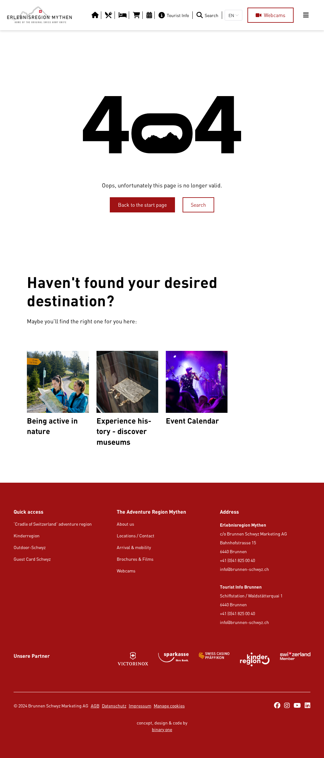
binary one (162, 729)
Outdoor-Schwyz (30, 547)
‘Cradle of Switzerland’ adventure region (53, 524)
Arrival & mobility (134, 547)
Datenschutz (114, 705)
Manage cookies (169, 705)
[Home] (39, 15)
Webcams (126, 570)
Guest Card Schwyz (32, 559)
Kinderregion (27, 535)
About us (125, 524)
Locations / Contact (135, 535)
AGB (95, 705)
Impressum (140, 705)
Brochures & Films (135, 559)
